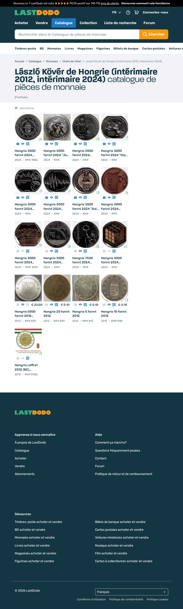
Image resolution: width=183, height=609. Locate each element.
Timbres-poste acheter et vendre (38, 522)
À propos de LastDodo (30, 442)
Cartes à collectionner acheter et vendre (123, 561)
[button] (137, 12)
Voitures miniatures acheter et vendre (122, 537)
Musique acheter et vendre (114, 545)
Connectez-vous (155, 12)
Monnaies (54, 48)
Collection (88, 23)
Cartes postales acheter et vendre (119, 530)
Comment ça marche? (111, 442)
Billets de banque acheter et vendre (120, 522)
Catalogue (64, 23)
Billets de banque (126, 48)
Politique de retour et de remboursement (123, 474)
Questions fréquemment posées (117, 450)
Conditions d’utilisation (91, 599)
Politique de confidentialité (126, 599)
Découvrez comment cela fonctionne (145, 3)
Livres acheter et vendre (32, 545)
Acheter (21, 23)
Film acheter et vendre (111, 553)
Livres (69, 48)
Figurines (103, 48)
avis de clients (110, 3)
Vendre (41, 23)
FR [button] (114, 12)
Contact (100, 458)
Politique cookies (157, 599)
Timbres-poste (25, 48)
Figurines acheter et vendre (34, 561)
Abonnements (25, 474)
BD (42, 48)
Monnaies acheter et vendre (35, 537)
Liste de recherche (120, 23)
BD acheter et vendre (30, 530)
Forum (149, 23)
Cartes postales (153, 48)
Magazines (85, 48)
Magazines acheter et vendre (35, 553)
